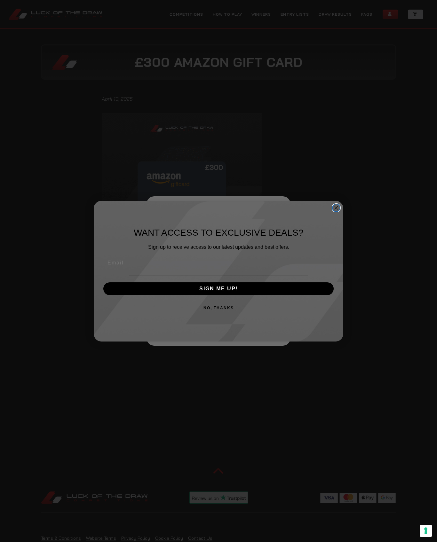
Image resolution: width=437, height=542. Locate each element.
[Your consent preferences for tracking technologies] (426, 531)
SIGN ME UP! (218, 288)
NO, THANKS (218, 308)
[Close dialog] (336, 208)
